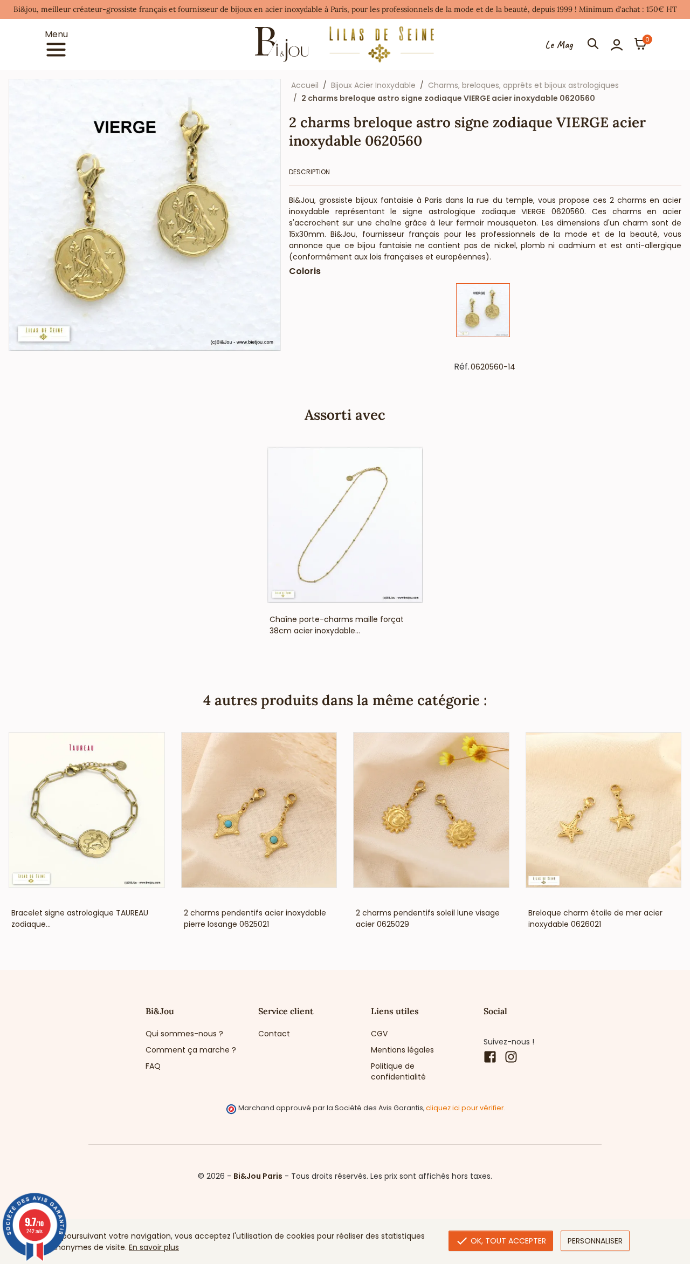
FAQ (153, 1066)
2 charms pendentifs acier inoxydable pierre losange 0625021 (255, 918)
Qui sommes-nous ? (184, 1033)
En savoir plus (154, 1247)
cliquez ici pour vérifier (465, 1107)
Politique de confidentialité (398, 1071)
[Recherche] (593, 45)
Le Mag (558, 45)
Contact (274, 1033)
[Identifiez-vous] (617, 44)
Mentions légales (402, 1049)
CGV (379, 1033)
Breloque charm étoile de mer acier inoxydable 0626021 (595, 918)
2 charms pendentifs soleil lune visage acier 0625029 (428, 918)
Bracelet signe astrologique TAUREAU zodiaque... (79, 918)
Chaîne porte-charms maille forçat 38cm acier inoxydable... (337, 625)
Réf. (462, 367)
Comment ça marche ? (191, 1049)
